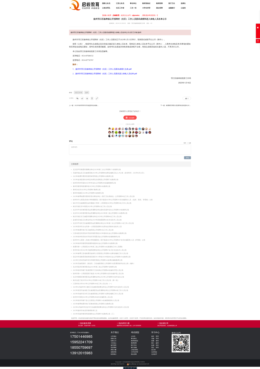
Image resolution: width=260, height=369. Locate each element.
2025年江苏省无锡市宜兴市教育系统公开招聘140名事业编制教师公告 (97, 260)
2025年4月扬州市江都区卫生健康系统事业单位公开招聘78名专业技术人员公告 (101, 287)
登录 (185, 143)
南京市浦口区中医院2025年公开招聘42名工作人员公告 (92, 206)
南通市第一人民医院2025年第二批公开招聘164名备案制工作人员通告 (97, 247)
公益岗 (183, 8)
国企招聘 (159, 8)
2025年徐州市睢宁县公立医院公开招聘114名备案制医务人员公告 (96, 300)
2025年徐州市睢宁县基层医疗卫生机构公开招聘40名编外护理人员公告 (98, 270)
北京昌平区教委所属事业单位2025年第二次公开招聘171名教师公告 (97, 169)
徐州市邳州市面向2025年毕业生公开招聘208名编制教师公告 (94, 183)
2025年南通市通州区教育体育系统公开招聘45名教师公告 (93, 176)
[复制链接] (97, 98)
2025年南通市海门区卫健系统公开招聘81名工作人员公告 (93, 230)
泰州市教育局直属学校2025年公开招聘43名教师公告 (91, 186)
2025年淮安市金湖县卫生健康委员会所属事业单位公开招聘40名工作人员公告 (100, 290)
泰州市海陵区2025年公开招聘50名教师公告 (88, 193)
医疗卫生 (171, 3)
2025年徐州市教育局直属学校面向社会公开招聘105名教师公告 (95, 243)
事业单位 (133, 3)
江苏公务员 (120, 3)
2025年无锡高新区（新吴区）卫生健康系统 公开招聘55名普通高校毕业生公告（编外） (104, 263)
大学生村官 (146, 8)
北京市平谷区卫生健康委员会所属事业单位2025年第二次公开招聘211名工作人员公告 (103, 223)
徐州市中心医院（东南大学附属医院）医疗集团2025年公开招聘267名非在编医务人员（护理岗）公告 (109, 240)
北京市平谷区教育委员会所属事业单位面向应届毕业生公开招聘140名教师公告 (101, 210)
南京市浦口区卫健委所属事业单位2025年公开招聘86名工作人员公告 (97, 216)
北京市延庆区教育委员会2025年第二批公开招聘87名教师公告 (95, 267)
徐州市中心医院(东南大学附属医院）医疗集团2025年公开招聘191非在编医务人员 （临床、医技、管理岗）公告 (113, 200)
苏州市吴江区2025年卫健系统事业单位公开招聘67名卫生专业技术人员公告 (100, 250)
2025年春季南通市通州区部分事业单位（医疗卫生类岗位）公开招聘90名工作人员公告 (104, 196)
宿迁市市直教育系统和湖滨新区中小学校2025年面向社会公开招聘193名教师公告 (102, 257)
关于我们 (115, 332)
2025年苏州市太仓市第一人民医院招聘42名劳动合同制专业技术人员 (97, 226)
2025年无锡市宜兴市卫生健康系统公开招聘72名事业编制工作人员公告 (98, 294)
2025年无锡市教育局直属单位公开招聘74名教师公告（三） (94, 314)
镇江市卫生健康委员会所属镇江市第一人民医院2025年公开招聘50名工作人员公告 (102, 203)
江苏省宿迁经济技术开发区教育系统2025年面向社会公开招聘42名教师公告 (100, 233)
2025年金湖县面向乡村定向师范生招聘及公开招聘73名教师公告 (95, 179)
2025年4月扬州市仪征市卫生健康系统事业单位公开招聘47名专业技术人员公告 (101, 307)
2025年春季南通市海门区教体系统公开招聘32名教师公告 (93, 304)
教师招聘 (159, 3)
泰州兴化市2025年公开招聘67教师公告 (87, 190)
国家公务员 (106, 3)
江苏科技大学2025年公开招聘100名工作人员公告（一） (93, 283)
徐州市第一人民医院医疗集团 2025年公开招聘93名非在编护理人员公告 (98, 273)
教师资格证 (146, 3)
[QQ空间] (87, 98)
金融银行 (171, 8)
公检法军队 (106, 8)
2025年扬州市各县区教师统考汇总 (85, 310)
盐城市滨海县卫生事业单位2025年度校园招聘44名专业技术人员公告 (97, 220)
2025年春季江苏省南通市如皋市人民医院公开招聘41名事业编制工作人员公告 (100, 253)
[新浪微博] (82, 98)
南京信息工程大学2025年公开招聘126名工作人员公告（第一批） (96, 280)
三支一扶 (133, 8)
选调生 (183, 3)
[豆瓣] (92, 98)
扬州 (86, 92)
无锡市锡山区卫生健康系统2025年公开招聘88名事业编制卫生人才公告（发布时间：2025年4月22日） (109, 173)
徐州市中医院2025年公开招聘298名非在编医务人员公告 (93, 297)
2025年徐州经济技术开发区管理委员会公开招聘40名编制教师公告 (96, 236)
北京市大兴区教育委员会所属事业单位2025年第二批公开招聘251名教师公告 (100, 213)
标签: (70, 92)
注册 (189, 143)
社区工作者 (120, 8)
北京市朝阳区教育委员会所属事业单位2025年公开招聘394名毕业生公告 (98, 277)
